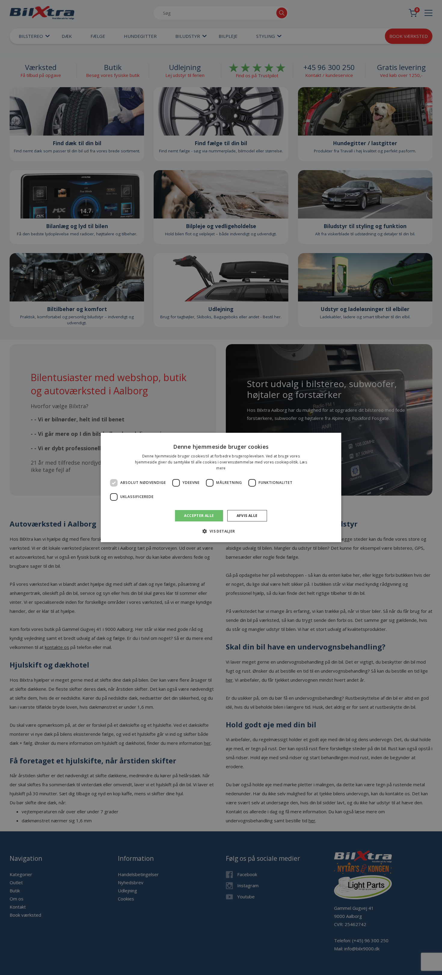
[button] (221, 531)
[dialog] (221, 487)
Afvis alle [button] (247, 515)
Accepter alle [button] (199, 515)
